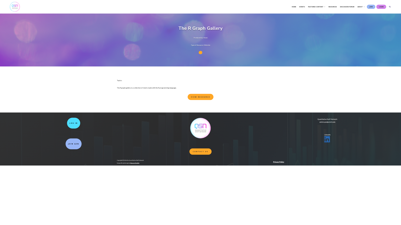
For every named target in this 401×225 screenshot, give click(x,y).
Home (294, 7)
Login (381, 7)
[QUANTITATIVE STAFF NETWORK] (22, 4)
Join (371, 7)
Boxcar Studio (134, 163)
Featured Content (315, 7)
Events (302, 7)
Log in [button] (74, 123)
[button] (389, 6)
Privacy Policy (278, 162)
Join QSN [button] (73, 144)
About (360, 7)
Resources (333, 7)
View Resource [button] (200, 97)
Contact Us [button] (200, 151)
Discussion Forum (347, 7)
